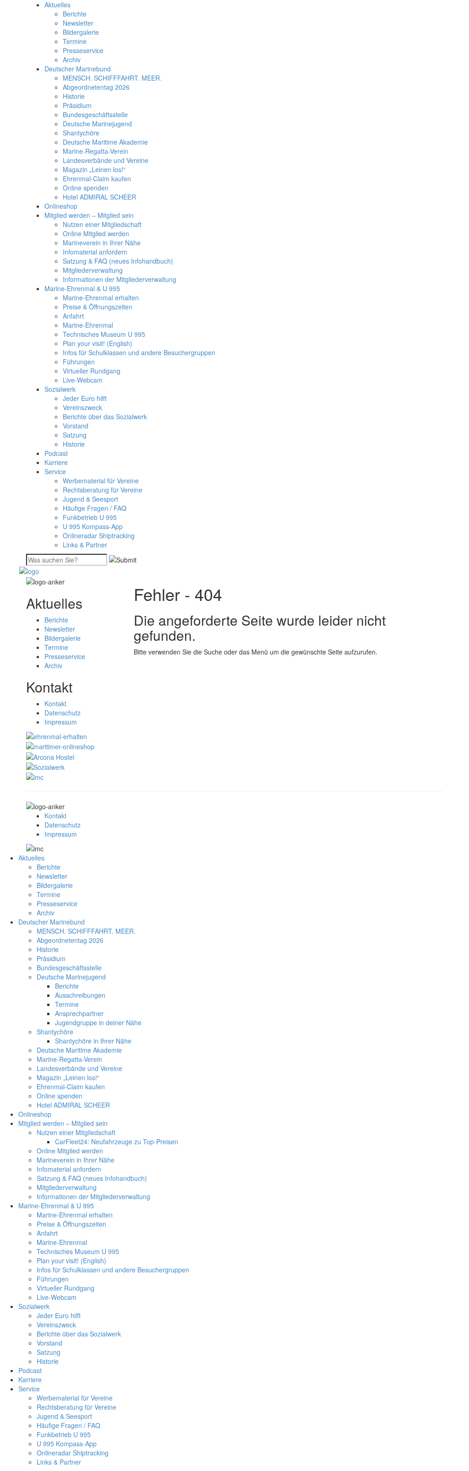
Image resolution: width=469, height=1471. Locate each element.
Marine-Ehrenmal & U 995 (82, 288)
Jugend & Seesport (90, 498)
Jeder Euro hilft (85, 398)
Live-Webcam (83, 379)
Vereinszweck (82, 407)
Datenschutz (62, 712)
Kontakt (55, 703)
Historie (74, 96)
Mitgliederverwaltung (93, 270)
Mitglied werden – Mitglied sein (89, 215)
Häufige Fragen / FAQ (94, 508)
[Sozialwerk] (45, 766)
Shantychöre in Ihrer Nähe (93, 1040)
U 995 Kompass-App (93, 526)
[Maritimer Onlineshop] (60, 745)
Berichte (75, 13)
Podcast (56, 453)
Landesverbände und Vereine (105, 160)
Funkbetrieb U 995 (90, 517)
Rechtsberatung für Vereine (102, 489)
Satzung (75, 434)
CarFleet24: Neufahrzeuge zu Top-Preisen (116, 1141)
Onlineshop (60, 206)
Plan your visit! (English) (97, 343)
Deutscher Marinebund (77, 68)
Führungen (79, 361)
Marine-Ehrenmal (88, 325)
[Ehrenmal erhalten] (56, 735)
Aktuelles (57, 4)
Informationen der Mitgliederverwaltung (119, 279)
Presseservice (83, 50)
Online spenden (86, 187)
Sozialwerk (60, 389)
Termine (75, 41)
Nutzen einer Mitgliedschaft (102, 224)
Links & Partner (85, 544)
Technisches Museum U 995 (104, 334)
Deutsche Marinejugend (97, 123)
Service (55, 471)
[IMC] (35, 776)
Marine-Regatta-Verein (95, 151)
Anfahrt (73, 315)
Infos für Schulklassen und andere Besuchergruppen (139, 352)
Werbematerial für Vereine (101, 480)
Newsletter (78, 22)
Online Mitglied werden (96, 233)
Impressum (60, 721)
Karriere (56, 462)
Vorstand (75, 425)
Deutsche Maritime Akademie (105, 141)
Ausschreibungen (80, 995)
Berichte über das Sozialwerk (105, 416)
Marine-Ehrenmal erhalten (101, 297)
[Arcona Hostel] (50, 755)
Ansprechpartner (79, 1013)
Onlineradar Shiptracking (99, 535)
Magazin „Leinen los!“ (94, 169)
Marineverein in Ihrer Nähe (102, 242)
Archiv (72, 59)
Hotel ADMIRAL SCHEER (99, 196)
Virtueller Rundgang (91, 370)
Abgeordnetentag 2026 (96, 87)
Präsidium (77, 105)
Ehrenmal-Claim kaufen (97, 178)
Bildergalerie (81, 32)
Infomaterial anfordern (95, 251)
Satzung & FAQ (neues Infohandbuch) (118, 260)
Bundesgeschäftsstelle (95, 114)
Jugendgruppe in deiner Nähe (98, 1022)
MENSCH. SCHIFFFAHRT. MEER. (112, 77)
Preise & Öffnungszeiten (97, 306)
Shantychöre (81, 132)
